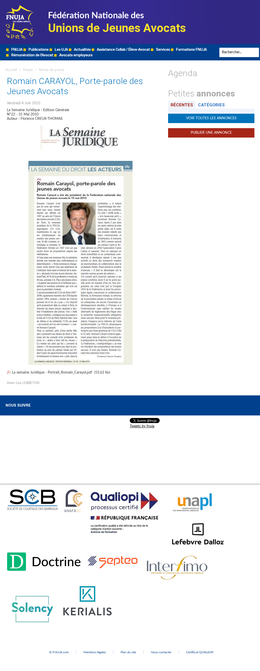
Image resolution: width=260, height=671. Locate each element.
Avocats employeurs (75, 55)
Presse (28, 70)
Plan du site (128, 652)
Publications (38, 49)
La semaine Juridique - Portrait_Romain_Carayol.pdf (52, 372)
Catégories (211, 104)
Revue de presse (51, 70)
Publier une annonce (211, 133)
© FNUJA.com (59, 652)
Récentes (182, 104)
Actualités (82, 49)
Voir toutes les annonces (211, 118)
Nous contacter (161, 652)
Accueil (11, 70)
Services (162, 49)
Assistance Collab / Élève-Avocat (123, 49)
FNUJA (16, 49)
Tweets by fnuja (142, 426)
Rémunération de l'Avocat (31, 55)
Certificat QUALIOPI (199, 652)
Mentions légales (95, 652)
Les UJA (61, 49)
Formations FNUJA (191, 49)
